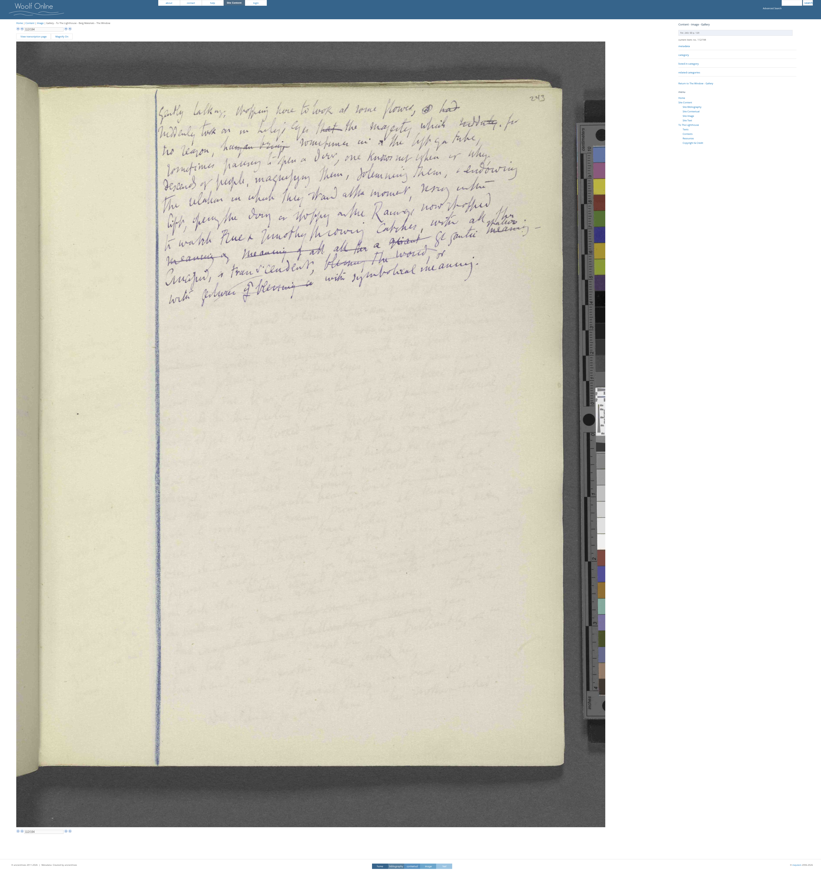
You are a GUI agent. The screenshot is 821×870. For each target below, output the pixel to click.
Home (19, 23)
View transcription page (34, 36)
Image (40, 23)
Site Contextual (691, 111)
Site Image (688, 115)
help (212, 2)
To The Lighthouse (688, 124)
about (169, 2)
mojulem (796, 864)
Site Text (687, 120)
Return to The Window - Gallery (695, 83)
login (256, 2)
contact (191, 2)
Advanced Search (772, 8)
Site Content (685, 102)
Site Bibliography (692, 106)
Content (29, 23)
